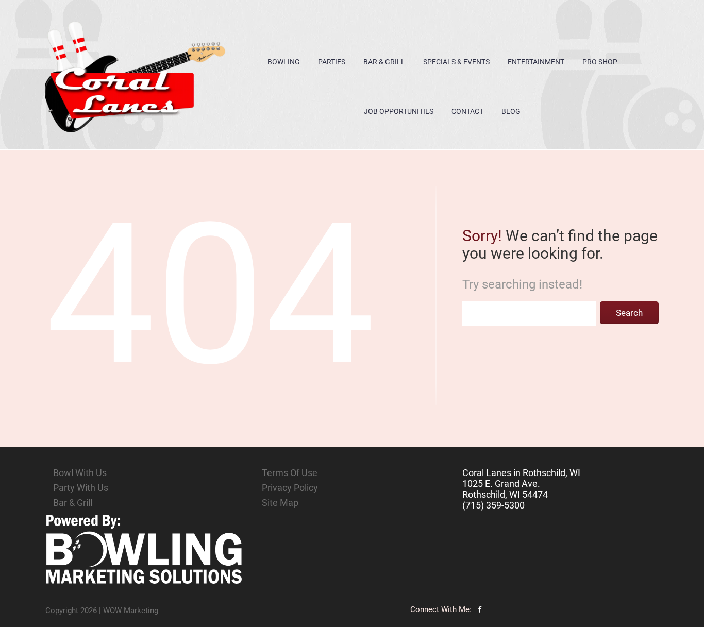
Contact (467, 111)
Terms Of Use (289, 472)
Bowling (283, 62)
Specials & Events (456, 62)
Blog (511, 111)
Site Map (280, 502)
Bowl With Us (80, 472)
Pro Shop (599, 62)
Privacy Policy (290, 487)
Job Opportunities (398, 111)
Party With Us (80, 487)
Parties (331, 62)
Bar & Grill (384, 62)
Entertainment (536, 62)
